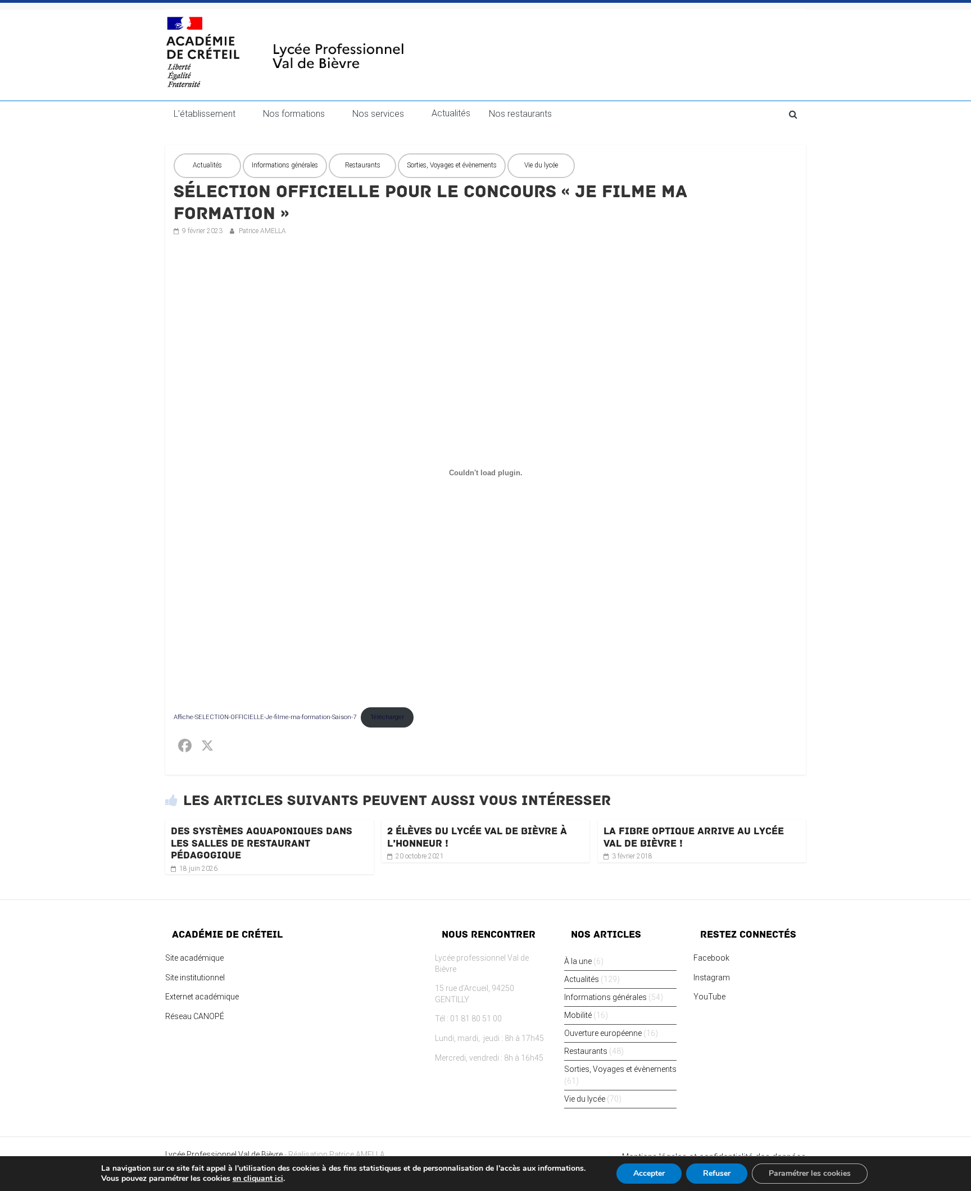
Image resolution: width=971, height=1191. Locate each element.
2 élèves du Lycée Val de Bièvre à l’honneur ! (477, 837)
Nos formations (294, 113)
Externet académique (202, 996)
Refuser (716, 1173)
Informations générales (285, 165)
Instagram (711, 977)
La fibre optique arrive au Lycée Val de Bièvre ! (694, 837)
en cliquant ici (258, 1179)
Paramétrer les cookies (810, 1173)
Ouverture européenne (603, 1033)
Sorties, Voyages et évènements (452, 165)
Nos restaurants (520, 113)
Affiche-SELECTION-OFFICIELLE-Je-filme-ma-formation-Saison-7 (265, 717)
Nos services (378, 113)
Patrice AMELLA (262, 231)
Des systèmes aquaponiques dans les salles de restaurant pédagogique (261, 843)
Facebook (711, 957)
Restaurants (362, 165)
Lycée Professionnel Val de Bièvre (224, 1154)
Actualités (451, 113)
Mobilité (578, 1015)
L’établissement (204, 113)
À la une (578, 961)
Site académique (194, 957)
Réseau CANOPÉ (194, 1016)
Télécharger (387, 717)
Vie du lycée (541, 165)
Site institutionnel (195, 977)
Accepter (649, 1173)
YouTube (709, 996)
